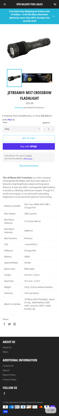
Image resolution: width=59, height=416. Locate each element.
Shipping (19, 107)
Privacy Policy (9, 379)
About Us (7, 347)
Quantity (46, 123)
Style (5, 123)
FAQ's (5, 352)
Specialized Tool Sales (29, 4)
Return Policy (9, 375)
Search (6, 370)
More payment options (28, 165)
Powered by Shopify (35, 402)
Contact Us (8, 366)
